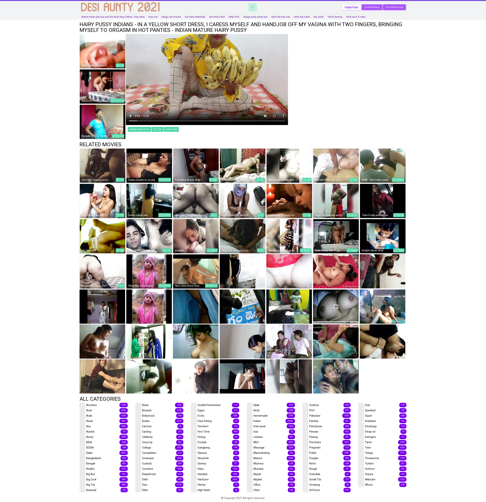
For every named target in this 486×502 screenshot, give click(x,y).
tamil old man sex (280, 17)
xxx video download (195, 17)
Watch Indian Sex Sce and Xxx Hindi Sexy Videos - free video (113, 17)
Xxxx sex (153, 17)
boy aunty (319, 17)
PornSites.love (394, 7)
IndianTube (351, 7)
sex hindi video (217, 17)
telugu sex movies (171, 17)
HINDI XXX (234, 17)
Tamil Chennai (334, 17)
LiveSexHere (371, 7)
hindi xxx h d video (355, 17)
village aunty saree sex (255, 17)
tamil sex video (302, 17)
